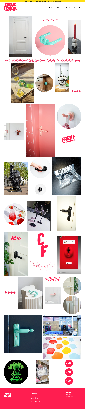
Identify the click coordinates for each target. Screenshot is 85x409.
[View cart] (79, 7)
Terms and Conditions (70, 396)
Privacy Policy (68, 394)
